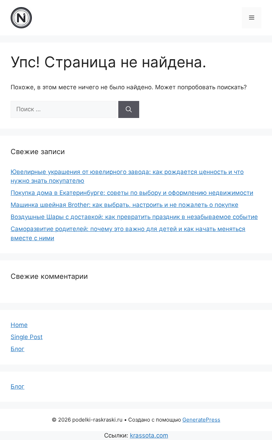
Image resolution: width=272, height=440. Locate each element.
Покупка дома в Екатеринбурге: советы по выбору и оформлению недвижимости (132, 192)
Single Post (26, 336)
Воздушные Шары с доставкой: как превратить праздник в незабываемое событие (134, 216)
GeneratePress (201, 419)
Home (19, 324)
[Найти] (128, 109)
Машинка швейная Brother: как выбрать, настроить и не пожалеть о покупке (124, 204)
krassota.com (149, 435)
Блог (17, 348)
